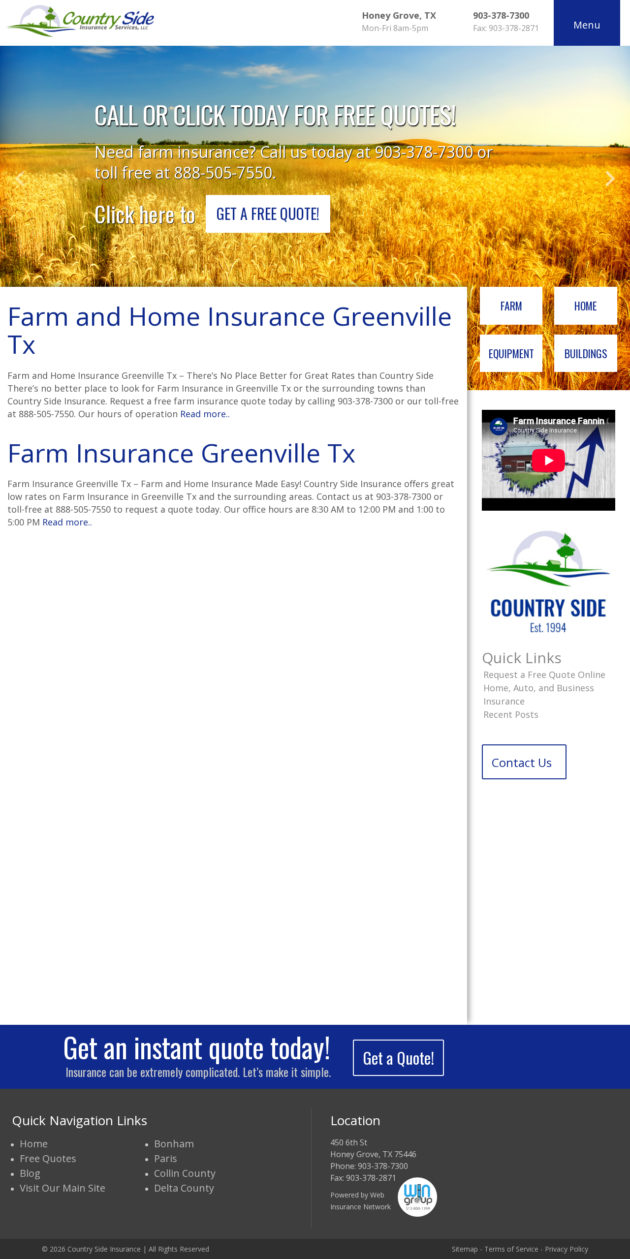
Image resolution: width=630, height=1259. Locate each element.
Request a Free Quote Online (544, 674)
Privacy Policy (566, 1249)
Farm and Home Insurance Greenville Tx (229, 329)
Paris (165, 1158)
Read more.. (205, 414)
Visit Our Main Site (62, 1188)
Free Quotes (48, 1158)
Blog (30, 1173)
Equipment (511, 353)
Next (610, 178)
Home (585, 305)
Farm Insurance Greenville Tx (181, 452)
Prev (20, 178)
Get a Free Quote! (268, 213)
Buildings (586, 353)
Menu (586, 24)
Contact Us (522, 762)
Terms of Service (511, 1249)
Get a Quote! (398, 1057)
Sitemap (465, 1249)
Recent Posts (510, 714)
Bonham (174, 1143)
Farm (511, 305)
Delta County (184, 1188)
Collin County (185, 1173)
